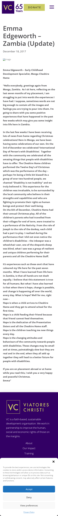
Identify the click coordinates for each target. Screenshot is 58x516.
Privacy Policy (29, 512)
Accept (29, 489)
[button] (53, 461)
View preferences (29, 505)
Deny (29, 497)
